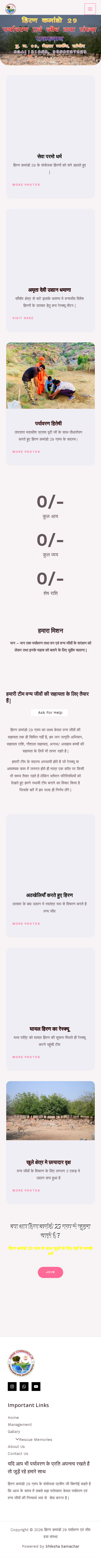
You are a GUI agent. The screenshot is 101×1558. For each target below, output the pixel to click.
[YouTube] (36, 1386)
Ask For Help (50, 712)
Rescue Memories (35, 1439)
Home (13, 1417)
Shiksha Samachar (62, 1546)
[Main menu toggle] (90, 9)
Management (20, 1424)
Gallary (14, 1431)
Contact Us (18, 1453)
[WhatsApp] (24, 1386)
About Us (16, 1446)
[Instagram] (12, 1386)
